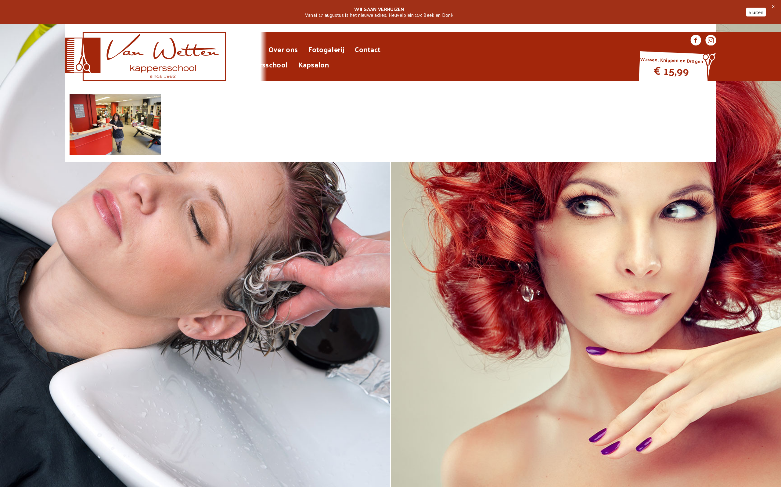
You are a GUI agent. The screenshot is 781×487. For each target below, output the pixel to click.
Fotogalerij (326, 49)
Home (248, 49)
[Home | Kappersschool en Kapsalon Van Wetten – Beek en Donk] (145, 56)
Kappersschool (263, 64)
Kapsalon (313, 64)
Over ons (283, 49)
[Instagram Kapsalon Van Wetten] (710, 41)
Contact (367, 49)
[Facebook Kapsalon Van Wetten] (695, 41)
